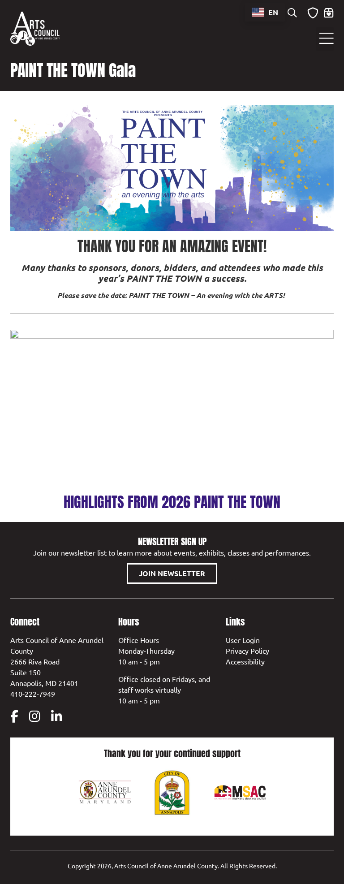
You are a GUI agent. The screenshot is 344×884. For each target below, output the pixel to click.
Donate (329, 13)
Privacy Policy (247, 650)
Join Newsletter (172, 573)
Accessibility (245, 661)
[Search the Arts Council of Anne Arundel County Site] (292, 13)
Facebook (14, 716)
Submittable (312, 13)
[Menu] (325, 39)
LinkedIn (56, 716)
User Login (243, 639)
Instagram (34, 716)
